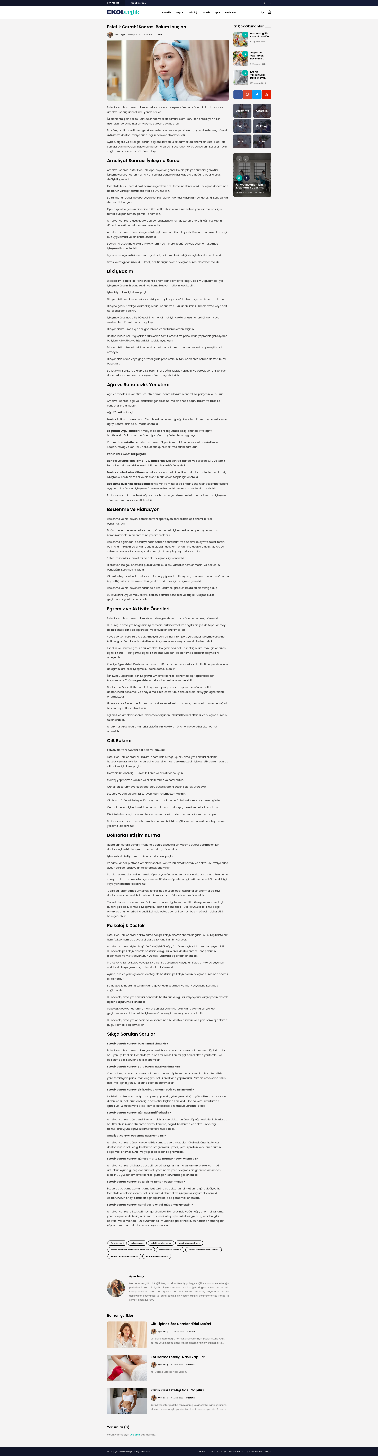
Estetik (206, 12)
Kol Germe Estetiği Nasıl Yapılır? (178, 1357)
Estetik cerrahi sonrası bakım (126, 107)
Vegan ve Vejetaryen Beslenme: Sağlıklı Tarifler (259, 57)
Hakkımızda (202, 1451)
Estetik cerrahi (117, 1243)
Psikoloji (193, 12)
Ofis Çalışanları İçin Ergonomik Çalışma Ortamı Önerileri (249, 187)
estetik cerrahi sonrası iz (170, 1249)
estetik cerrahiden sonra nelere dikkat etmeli (131, 1249)
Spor (217, 12)
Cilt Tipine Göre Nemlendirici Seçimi (181, 1324)
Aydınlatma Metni (254, 1451)
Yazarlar (214, 1451)
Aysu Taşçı (119, 34)
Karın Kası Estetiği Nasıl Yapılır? (177, 1390)
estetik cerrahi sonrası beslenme (204, 1249)
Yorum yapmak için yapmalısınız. (131, 1434)
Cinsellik (166, 12)
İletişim (268, 1451)
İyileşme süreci (116, 174)
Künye (223, 1451)
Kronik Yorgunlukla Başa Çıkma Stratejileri (153, 2)
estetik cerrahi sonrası (161, 1243)
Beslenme (230, 12)
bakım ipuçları (137, 1243)
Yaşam (180, 12)
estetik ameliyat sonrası (157, 1256)
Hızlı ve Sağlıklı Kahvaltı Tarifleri (260, 35)
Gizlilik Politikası (236, 1451)
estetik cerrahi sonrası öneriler (124, 1256)
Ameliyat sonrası (118, 220)
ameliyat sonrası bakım (189, 1243)
